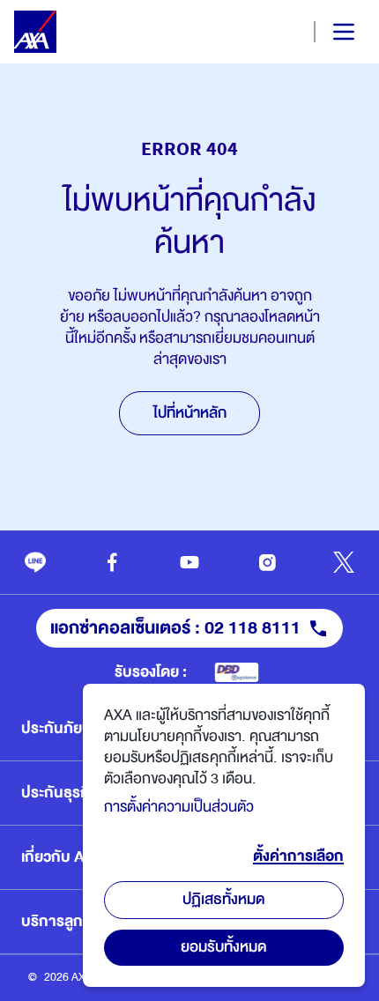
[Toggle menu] (329, 32)
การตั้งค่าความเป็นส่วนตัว (179, 806)
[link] (35, 562)
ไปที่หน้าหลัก (190, 413)
